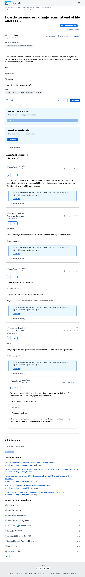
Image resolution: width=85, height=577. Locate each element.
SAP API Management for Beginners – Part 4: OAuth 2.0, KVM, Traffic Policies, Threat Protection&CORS (42, 469)
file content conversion (12, 92)
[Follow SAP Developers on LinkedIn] (48, 569)
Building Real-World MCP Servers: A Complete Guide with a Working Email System (34, 492)
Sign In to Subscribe (68, 25)
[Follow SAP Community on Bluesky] (40, 569)
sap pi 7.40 (38, 92)
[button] (71, 36)
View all (8, 556)
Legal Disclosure (39, 573)
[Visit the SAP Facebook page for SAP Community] (37, 569)
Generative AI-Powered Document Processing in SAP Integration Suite (30, 463)
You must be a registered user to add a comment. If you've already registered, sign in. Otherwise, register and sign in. (41, 194)
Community (17, 3)
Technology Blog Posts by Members (19, 465)
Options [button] (79, 26)
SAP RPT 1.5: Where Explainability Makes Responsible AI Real (27, 485)
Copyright (28, 573)
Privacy (10, 573)
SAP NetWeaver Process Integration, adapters (19, 45)
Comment (75, 100)
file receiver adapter (27, 92)
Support (59, 573)
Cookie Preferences (70, 573)
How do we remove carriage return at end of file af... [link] (21, 10)
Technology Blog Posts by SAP (17, 481)
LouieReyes (16, 35)
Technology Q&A (46, 7)
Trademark (50, 573)
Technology (36, 7)
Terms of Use (19, 573)
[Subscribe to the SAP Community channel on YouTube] (44, 569)
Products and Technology (23, 7)
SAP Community (9, 7)
